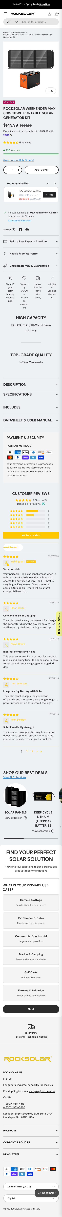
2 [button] (27, 751)
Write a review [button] (31, 535)
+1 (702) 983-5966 (14, 1107)
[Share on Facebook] (20, 229)
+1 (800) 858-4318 (13, 1103)
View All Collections (14, 777)
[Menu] (5, 13)
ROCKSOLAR (16, 1209)
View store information (19, 220)
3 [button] (32, 751)
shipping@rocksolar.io (42, 1091)
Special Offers (59, 623)
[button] (11, 142)
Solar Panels (15, 812)
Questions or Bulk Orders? (18, 160)
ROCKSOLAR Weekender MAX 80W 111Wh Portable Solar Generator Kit (27, 36)
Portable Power (18, 32)
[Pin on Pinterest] (27, 229)
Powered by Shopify (31, 1209)
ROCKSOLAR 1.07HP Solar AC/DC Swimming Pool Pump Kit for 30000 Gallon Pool (30, 190)
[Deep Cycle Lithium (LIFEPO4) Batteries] (43, 795)
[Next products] (55, 183)
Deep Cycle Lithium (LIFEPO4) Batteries (43, 819)
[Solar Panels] (15, 795)
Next (31, 1009)
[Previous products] (47, 183)
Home (5, 32)
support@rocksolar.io (40, 1085)
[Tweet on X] (14, 229)
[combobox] (31, 21)
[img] (10, 556)
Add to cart (42, 169)
